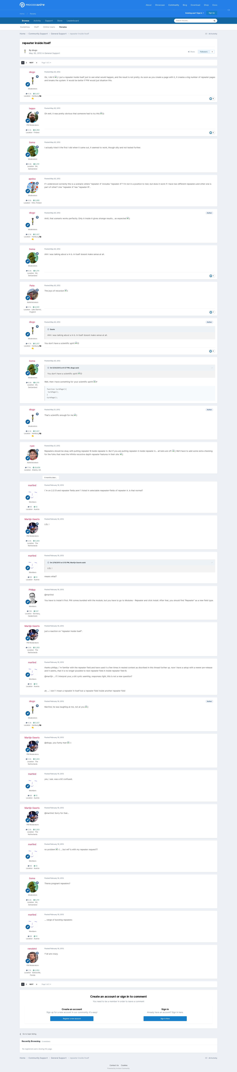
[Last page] (36, 62)
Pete (32, 285)
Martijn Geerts (32, 519)
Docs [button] (214, 5)
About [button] (148, 5)
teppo (32, 108)
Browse (25, 20)
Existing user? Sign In (194, 13)
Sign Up (212, 13)
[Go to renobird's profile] (32, 957)
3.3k (29, 130)
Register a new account (72, 1019)
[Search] (214, 21)
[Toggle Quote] (48, 329)
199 (30, 611)
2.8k (29, 541)
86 (30, 507)
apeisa (32, 178)
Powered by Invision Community (118, 1068)
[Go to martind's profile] (32, 494)
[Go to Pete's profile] (32, 294)
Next (31, 63)
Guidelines (25, 27)
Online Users (49, 27)
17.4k (29, 467)
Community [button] (173, 5)
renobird (32, 948)
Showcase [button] (160, 5)
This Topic (204, 21)
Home (22, 14)
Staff (36, 27)
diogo (34, 50)
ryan (32, 446)
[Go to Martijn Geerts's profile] (32, 528)
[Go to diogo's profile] (25, 51)
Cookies (124, 1065)
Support (49, 20)
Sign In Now (165, 1019)
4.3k (29, 94)
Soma (32, 142)
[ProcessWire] (32, 5)
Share (192, 52)
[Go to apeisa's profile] (32, 187)
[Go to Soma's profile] (32, 151)
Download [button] (195, 5)
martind (32, 485)
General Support (52, 53)
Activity (37, 20)
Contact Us (114, 1065)
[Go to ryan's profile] (32, 454)
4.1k (29, 307)
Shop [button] (206, 5)
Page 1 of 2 (46, 63)
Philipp (32, 589)
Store (59, 20)
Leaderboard (73, 20)
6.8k (29, 164)
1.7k (29, 970)
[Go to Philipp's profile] (32, 598)
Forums (33, 14)
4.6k (29, 200)
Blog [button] (185, 5)
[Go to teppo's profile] (32, 117)
